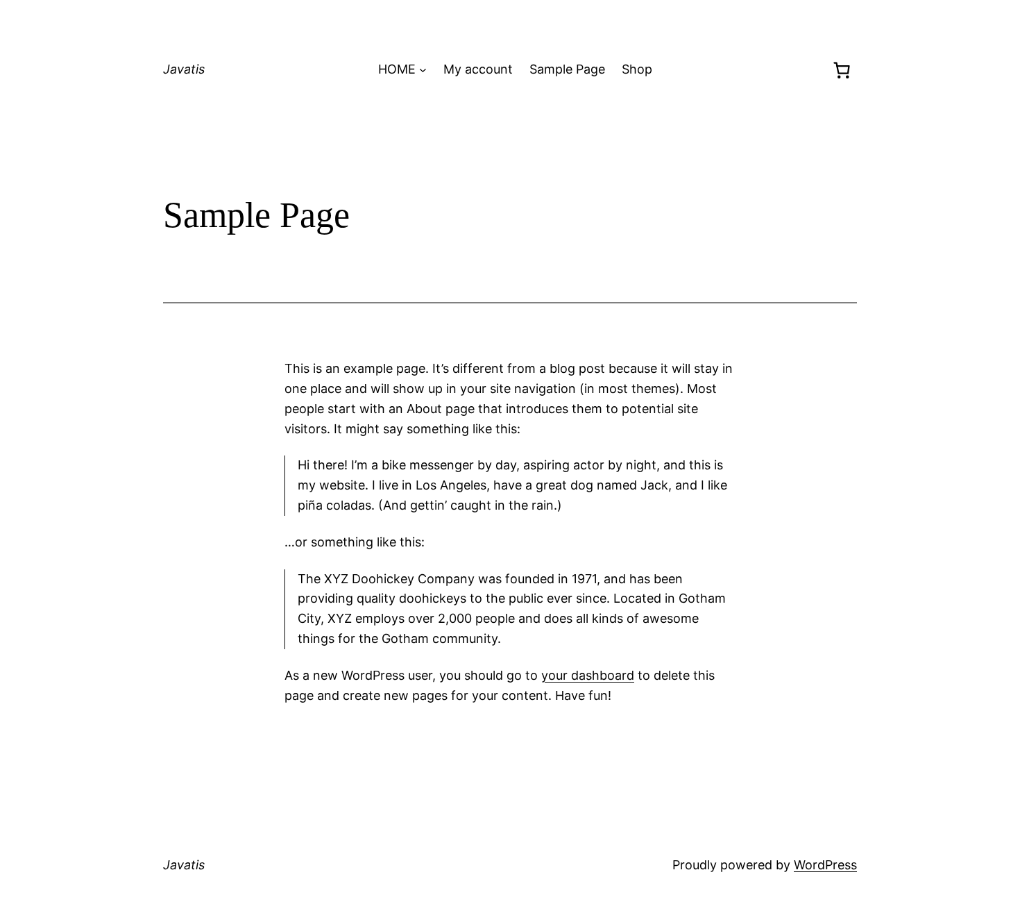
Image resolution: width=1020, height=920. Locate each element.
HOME (397, 69)
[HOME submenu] (423, 70)
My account (478, 69)
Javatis (184, 69)
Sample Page (567, 69)
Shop (637, 69)
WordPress (825, 865)
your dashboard (587, 675)
